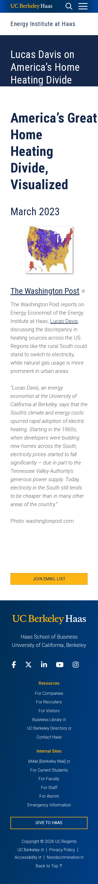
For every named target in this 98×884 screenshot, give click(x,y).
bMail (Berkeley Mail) (49, 761)
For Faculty (49, 778)
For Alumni (49, 796)
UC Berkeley (30, 849)
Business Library (49, 719)
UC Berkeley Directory (49, 728)
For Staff (49, 787)
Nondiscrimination (65, 857)
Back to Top (47, 866)
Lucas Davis (64, 321)
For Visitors (49, 710)
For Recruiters (49, 701)
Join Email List (49, 578)
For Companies (49, 693)
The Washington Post (47, 291)
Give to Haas (49, 822)
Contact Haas (49, 737)
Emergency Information (49, 805)
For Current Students (49, 770)
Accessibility (28, 857)
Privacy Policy (62, 849)
